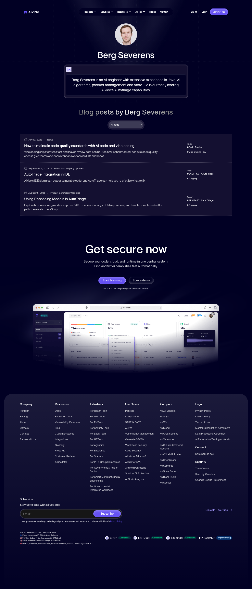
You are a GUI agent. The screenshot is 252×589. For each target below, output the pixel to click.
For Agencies (97, 445)
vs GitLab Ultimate (170, 454)
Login (204, 12)
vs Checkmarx (168, 460)
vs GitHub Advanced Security (171, 447)
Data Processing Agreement (210, 433)
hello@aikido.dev (204, 453)
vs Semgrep (166, 465)
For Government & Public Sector (104, 469)
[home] (31, 12)
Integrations (61, 439)
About (23, 422)
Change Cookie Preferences (210, 479)
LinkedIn (210, 510)
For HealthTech (98, 410)
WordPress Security (136, 445)
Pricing (152, 12)
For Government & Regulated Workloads (101, 488)
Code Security (133, 450)
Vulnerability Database (67, 422)
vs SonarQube (168, 471)
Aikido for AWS (133, 461)
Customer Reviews (65, 456)
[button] (90, 12)
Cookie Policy (202, 416)
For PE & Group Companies (105, 461)
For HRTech (96, 439)
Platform (24, 410)
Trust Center (202, 468)
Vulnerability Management (139, 433)
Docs (58, 410)
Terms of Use (202, 422)
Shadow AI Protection (137, 473)
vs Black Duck (168, 476)
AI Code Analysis (134, 479)
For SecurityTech (99, 427)
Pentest (129, 410)
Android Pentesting (135, 467)
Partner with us (28, 439)
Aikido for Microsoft (135, 456)
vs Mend (165, 427)
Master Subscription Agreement (212, 427)
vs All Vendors (167, 410)
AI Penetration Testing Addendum (213, 439)
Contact (164, 12)
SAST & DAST (133, 422)
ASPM (128, 427)
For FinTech (96, 422)
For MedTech (97, 416)
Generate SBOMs (134, 439)
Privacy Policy (203, 410)
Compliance (132, 416)
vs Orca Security (169, 433)
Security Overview (205, 474)
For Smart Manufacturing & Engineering (105, 478)
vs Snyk (164, 416)
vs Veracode (167, 439)
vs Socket (165, 482)
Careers (24, 427)
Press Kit (60, 450)
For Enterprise (97, 450)
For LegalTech (98, 433)
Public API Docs (63, 416)
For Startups (96, 456)
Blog (57, 427)
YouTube (223, 510)
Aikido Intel (61, 461)
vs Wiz (163, 422)
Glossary (60, 445)
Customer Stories (64, 433)
